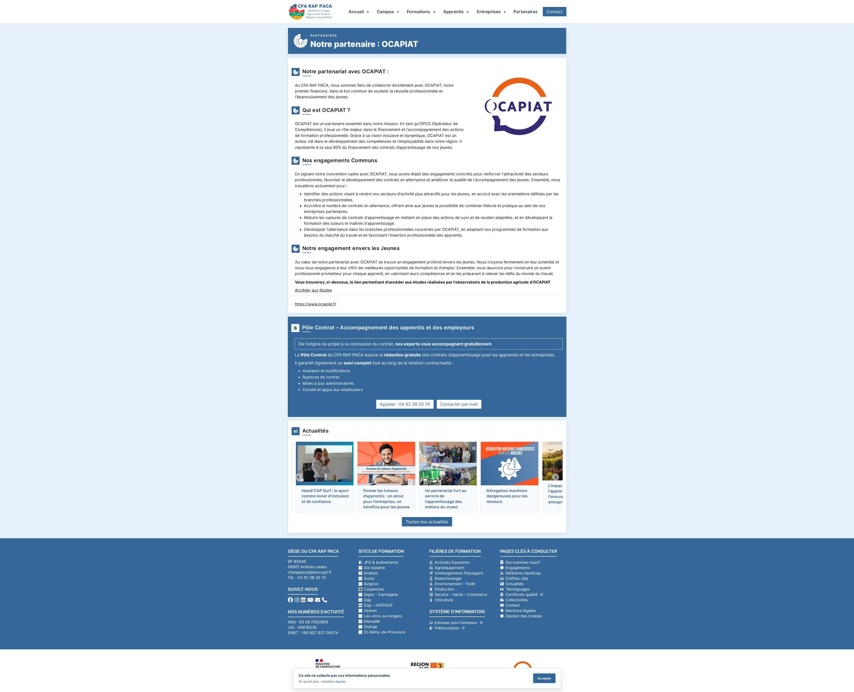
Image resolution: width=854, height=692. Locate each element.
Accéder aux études (313, 290)
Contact (555, 11)
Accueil (356, 11)
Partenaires (526, 11)
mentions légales (334, 681)
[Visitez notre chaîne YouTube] (310, 599)
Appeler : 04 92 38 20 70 (405, 404)
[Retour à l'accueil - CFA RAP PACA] (311, 12)
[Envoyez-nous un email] (317, 599)
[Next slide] (555, 477)
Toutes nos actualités (427, 521)
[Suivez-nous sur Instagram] (297, 599)
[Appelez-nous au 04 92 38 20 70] (324, 599)
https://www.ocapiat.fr (315, 304)
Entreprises (489, 11)
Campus (385, 11)
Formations (418, 11)
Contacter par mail (459, 404)
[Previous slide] (298, 477)
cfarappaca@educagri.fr (310, 572)
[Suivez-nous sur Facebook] (290, 599)
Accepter (544, 678)
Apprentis (453, 11)
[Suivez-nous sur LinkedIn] (303, 599)
